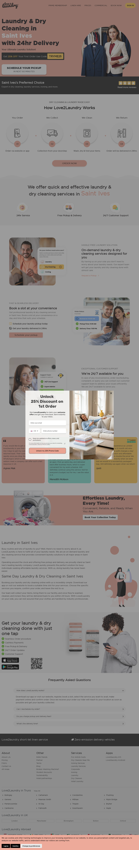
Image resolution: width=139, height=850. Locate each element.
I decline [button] (15, 846)
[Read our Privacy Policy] (64, 443)
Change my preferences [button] (31, 846)
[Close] (111, 393)
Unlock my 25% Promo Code (47, 451)
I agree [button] (5, 846)
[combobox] (34, 431)
